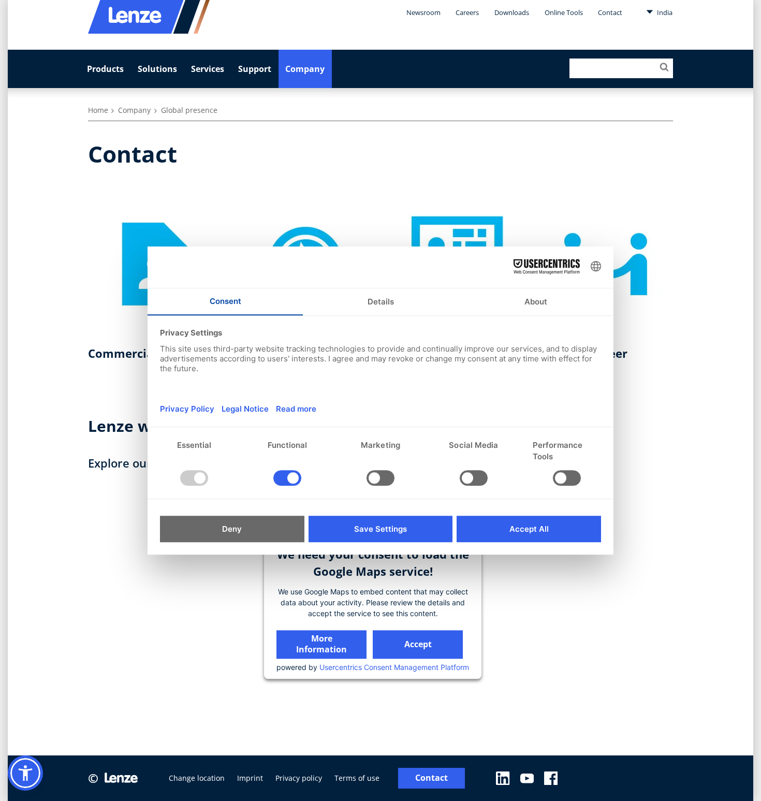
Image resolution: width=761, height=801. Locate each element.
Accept (418, 644)
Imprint (250, 778)
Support (254, 69)
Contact (610, 12)
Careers (467, 12)
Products (105, 69)
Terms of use (356, 778)
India (663, 12)
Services (207, 69)
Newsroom (423, 12)
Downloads (511, 12)
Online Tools (564, 12)
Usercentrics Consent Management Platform (394, 667)
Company (305, 69)
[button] (25, 773)
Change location (197, 778)
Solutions (157, 69)
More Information (321, 644)
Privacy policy (298, 778)
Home (98, 110)
